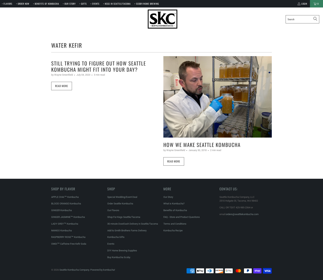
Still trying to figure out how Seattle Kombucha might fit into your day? (98, 66)
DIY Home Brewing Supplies (122, 250)
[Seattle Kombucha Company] (162, 19)
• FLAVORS (7, 3)
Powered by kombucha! (102, 269)
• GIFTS (83, 3)
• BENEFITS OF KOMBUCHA (46, 3)
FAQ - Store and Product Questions (181, 217)
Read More (61, 86)
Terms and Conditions (174, 223)
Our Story (168, 197)
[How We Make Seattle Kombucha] (217, 97)
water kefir (66, 45)
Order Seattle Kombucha (120, 203)
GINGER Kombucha (61, 210)
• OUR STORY (69, 3)
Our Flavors (113, 210)
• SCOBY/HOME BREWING (146, 3)
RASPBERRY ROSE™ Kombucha (68, 237)
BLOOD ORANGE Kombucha (66, 203)
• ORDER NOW (22, 3)
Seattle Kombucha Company (74, 269)
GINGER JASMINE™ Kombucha (68, 217)
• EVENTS (94, 3)
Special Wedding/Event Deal (122, 197)
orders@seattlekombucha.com (242, 214)
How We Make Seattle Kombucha (202, 144)
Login (304, 3)
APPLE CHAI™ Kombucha (65, 197)
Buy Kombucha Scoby (118, 257)
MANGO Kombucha (61, 230)
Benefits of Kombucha (175, 210)
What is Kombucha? (173, 203)
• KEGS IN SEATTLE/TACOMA (117, 3)
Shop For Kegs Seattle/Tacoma (123, 217)
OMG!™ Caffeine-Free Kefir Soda (68, 243)
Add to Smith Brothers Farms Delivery (127, 230)
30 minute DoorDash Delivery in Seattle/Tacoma (132, 223)
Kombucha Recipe (173, 230)
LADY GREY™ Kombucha (64, 223)
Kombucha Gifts (115, 237)
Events (110, 243)
